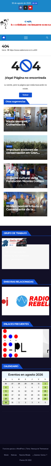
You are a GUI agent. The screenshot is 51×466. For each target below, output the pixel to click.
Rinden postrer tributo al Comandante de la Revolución (24, 209)
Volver (25, 95)
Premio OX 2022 (25, 460)
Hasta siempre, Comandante (17, 123)
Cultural (10, 174)
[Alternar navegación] (26, 38)
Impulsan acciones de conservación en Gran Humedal (22, 153)
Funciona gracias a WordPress (14, 449)
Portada (10, 203)
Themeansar (43, 449)
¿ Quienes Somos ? (40, 455)
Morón (9, 146)
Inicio (4, 50)
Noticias (14, 455)
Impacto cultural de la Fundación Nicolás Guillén (25, 179)
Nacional (10, 118)
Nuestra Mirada (24, 455)
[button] (47, 38)
